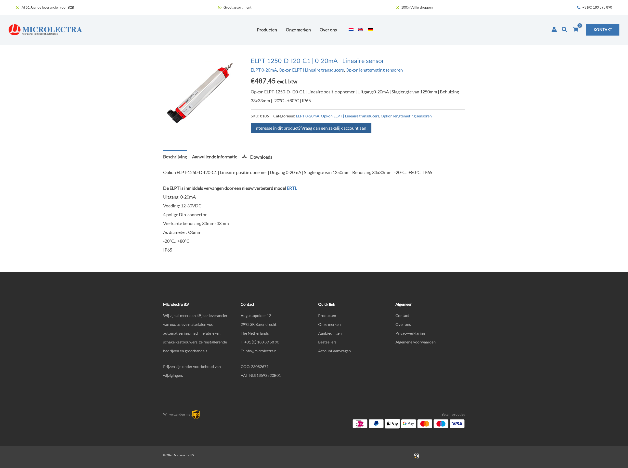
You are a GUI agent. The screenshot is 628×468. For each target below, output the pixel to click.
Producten (327, 315)
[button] (565, 30)
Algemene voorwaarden (415, 342)
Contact (402, 315)
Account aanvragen (334, 350)
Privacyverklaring (410, 333)
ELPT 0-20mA (264, 70)
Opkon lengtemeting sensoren (374, 70)
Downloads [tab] (261, 157)
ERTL (292, 188)
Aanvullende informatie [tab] (214, 156)
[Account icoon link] (554, 29)
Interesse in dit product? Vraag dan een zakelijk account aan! (311, 128)
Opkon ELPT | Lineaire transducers (311, 70)
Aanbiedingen (330, 333)
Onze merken (329, 324)
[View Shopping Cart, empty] (576, 29)
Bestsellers (327, 342)
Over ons (403, 324)
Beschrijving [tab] (175, 156)
